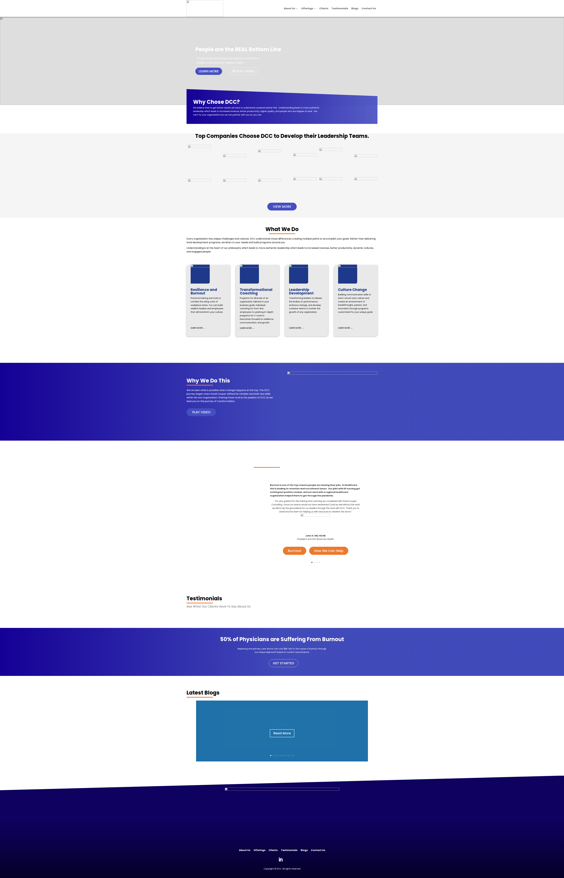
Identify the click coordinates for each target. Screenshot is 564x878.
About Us (289, 8)
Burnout (294, 550)
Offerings (307, 8)
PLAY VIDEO (201, 412)
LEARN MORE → (198, 327)
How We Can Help (328, 550)
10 (293, 755)
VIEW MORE (282, 206)
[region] (282, 61)
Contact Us (369, 8)
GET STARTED (283, 663)
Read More (282, 733)
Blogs (354, 8)
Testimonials (339, 8)
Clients (323, 8)
